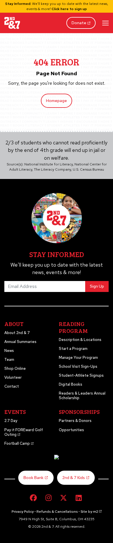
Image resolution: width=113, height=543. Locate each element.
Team (9, 359)
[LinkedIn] (78, 498)
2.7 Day (10, 420)
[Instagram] (48, 498)
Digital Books (70, 384)
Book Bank (33, 477)
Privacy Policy (23, 511)
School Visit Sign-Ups (78, 366)
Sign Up (97, 286)
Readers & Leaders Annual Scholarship (82, 395)
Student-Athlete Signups (81, 375)
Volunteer (13, 377)
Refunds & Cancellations (57, 511)
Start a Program (73, 348)
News (9, 350)
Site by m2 (89, 511)
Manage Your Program (78, 357)
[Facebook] (33, 498)
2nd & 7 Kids (73, 477)
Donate (79, 22)
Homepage (56, 100)
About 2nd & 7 (17, 332)
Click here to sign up (69, 9)
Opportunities (71, 429)
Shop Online (15, 368)
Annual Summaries (20, 341)
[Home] (12, 23)
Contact (11, 386)
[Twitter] (63, 498)
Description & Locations (80, 339)
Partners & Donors (75, 420)
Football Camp (17, 443)
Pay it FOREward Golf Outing (23, 432)
